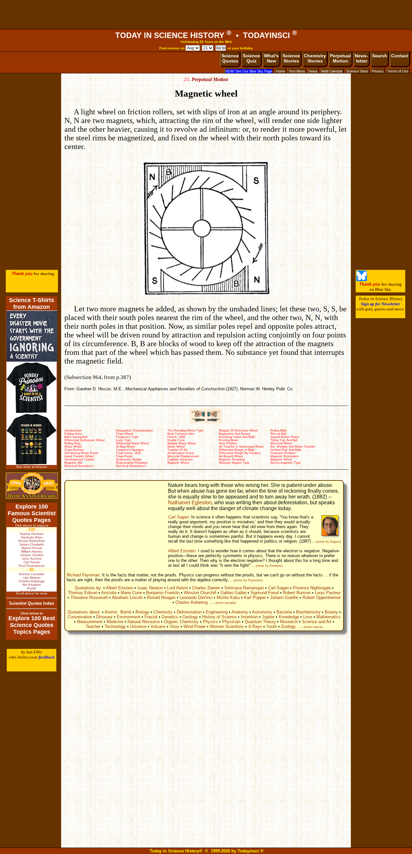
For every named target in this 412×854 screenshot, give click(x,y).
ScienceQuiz (251, 58)
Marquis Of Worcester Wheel (238, 430)
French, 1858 (176, 437)
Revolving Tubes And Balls (237, 437)
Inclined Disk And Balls (285, 449)
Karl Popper (255, 597)
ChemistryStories (315, 58)
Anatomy (239, 612)
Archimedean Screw (180, 453)
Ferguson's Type (127, 437)
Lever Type (123, 440)
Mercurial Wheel (281, 443)
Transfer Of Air (177, 449)
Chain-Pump (124, 456)
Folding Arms (73, 433)
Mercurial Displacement (183, 456)
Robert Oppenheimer (322, 597)
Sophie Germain (32, 534)
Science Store (357, 71)
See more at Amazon (31, 467)
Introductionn (73, 430)
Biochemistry (308, 612)
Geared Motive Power (284, 437)
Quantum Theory (260, 621)
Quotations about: (84, 612)
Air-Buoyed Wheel (231, 456)
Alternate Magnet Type (234, 462)
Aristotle (109, 592)
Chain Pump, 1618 (128, 453)
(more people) (225, 602)
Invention (249, 616)
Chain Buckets (74, 449)
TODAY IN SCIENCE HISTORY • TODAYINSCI (206, 35)
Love (307, 616)
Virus (174, 626)
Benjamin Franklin (163, 592)
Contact (399, 55)
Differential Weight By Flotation (240, 453)
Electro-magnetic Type (285, 462)
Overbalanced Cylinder (79, 459)
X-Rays (255, 626)
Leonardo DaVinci (196, 597)
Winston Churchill (200, 592)
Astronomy (262, 612)
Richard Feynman (83, 575)
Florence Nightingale (312, 587)
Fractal (151, 616)
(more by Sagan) (328, 541)
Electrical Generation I (79, 466)
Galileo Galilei (233, 592)
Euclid (31, 588)
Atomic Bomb (118, 612)
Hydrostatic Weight (129, 459)
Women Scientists (227, 626)
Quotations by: (88, 587)
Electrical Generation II (131, 466)
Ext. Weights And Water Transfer (292, 446)
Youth (271, 626)
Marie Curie (131, 592)
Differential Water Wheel (132, 443)
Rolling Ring (72, 443)
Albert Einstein (181, 550)
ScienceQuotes (230, 58)
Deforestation (189, 612)
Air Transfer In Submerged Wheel (241, 446)
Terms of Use (397, 71)
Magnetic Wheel (281, 459)
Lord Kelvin (177, 587)
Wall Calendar (332, 71)
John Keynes (32, 558)
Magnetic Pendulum (232, 459)
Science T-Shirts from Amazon (31, 303)
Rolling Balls (278, 430)
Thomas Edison (82, 592)
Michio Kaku (228, 597)
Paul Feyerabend (31, 565)
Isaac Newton (150, 587)
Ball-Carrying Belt (76, 437)
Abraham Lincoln (127, 597)
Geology (190, 616)
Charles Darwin (206, 587)
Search (379, 55)
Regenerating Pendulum (132, 462)
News (313, 71)
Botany (331, 612)
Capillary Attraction (180, 459)
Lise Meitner (32, 577)
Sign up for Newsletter (380, 303)
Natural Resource (143, 621)
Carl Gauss (31, 562)
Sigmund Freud (264, 592)
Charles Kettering (191, 602)
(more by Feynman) (248, 580)
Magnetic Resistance (284, 456)
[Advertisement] (206, 14)
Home (280, 71)
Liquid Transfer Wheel (79, 456)
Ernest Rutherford (31, 541)
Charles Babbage (32, 581)
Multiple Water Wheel (181, 443)
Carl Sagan (178, 517)
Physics (210, 621)
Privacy (378, 71)
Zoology (288, 626)
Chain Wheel (124, 433)
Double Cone (176, 440)
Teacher (93, 626)
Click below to (32, 613)
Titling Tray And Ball (283, 440)
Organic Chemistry (181, 621)
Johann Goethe (284, 597)
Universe (138, 626)
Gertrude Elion (31, 537)
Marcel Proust (32, 548)
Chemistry (163, 612)
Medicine (115, 621)
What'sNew (271, 58)
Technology (115, 626)
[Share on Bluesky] (361, 279)
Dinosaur (104, 616)
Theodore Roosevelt (89, 597)
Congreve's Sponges (130, 449)
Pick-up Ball (278, 433)
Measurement (89, 621)
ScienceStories (291, 58)
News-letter (361, 58)
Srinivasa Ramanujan (244, 587)
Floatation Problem (282, 453)
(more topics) (313, 627)
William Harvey (31, 551)
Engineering (217, 612)
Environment (128, 616)
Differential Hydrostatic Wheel (84, 440)
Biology (142, 612)
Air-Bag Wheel (125, 446)
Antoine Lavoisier (31, 574)
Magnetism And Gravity (234, 433)
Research (289, 621)
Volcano (158, 626)
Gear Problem (228, 443)
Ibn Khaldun (32, 584)
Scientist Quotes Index (31, 603)
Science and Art (317, 621)
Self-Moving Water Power (81, 453)
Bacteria (284, 612)
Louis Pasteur (328, 592)
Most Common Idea (180, 433)
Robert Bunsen (297, 592)
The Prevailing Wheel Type (185, 430)
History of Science (219, 616)
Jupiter (268, 616)
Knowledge (289, 616)
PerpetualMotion (340, 58)
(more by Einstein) (269, 565)
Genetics (170, 616)
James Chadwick (31, 544)
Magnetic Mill (73, 462)
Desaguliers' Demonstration (134, 430)
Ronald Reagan (161, 597)
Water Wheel (73, 446)
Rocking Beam (229, 440)
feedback (47, 657)
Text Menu (297, 71)
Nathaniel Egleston (190, 502)
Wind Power (194, 626)
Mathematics (328, 616)
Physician (231, 621)
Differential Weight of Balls (237, 449)
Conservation (80, 616)
